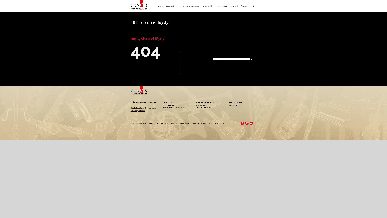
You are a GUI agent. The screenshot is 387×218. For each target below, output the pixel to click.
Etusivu (186, 52)
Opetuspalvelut (189, 56)
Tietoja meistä (189, 65)
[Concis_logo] (139, 87)
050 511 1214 (201, 105)
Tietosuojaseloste (138, 123)
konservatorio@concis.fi (173, 107)
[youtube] (251, 123)
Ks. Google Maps (138, 111)
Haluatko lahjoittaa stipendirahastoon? (208, 123)
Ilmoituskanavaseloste (180, 123)
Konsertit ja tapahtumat (193, 61)
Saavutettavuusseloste (158, 123)
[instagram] (247, 123)
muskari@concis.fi (203, 107)
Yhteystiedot (188, 78)
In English (187, 74)
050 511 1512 (168, 105)
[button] (253, 6)
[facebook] (242, 123)
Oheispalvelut (189, 69)
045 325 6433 (234, 105)
